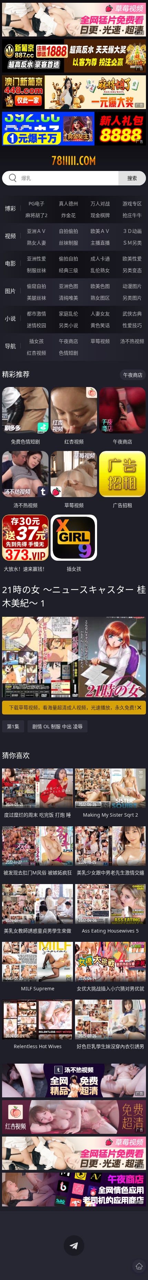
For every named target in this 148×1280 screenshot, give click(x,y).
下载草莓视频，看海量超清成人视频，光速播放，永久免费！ (74, 707)
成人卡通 (100, 258)
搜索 (132, 178)
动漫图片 (132, 286)
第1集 (13, 726)
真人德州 (68, 203)
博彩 (10, 208)
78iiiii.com (74, 161)
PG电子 (36, 203)
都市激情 (36, 313)
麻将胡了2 (36, 215)
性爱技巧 (132, 325)
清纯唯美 (68, 297)
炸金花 (68, 215)
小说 (10, 318)
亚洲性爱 (36, 258)
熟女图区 (100, 297)
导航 (10, 346)
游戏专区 (132, 203)
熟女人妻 (36, 242)
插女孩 (36, 341)
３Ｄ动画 (132, 231)
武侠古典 (132, 313)
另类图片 (132, 297)
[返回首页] (139, 1266)
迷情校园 (36, 325)
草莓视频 (100, 341)
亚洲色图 (68, 286)
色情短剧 (68, 352)
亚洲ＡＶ (36, 231)
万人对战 (100, 203)
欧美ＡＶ (100, 231)
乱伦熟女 (100, 270)
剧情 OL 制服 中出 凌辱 (57, 726)
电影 (10, 263)
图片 (10, 291)
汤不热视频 (132, 341)
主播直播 (100, 242)
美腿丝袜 (36, 297)
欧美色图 (100, 286)
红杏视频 (36, 352)
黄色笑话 (100, 325)
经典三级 (68, 270)
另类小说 (68, 325)
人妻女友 (100, 313)
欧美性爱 (132, 258)
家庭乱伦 (68, 313)
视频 (10, 236)
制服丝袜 (36, 270)
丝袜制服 (68, 242)
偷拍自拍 (68, 258)
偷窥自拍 (36, 286)
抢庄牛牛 (132, 215)
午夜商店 (68, 341)
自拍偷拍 (68, 231)
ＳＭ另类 (132, 242)
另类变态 (132, 270)
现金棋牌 (100, 215)
